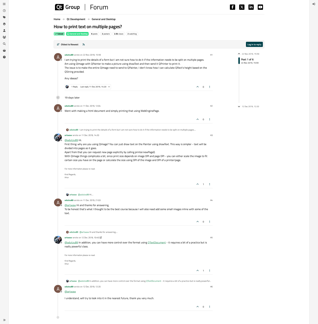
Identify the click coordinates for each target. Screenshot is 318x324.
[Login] (314, 4)
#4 (211, 200)
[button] (4, 320)
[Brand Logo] (81, 7)
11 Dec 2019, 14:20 (90, 135)
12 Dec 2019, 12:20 (92, 286)
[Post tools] (210, 86)
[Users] (4, 30)
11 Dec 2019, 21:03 (92, 200)
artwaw (68, 135)
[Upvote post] (198, 86)
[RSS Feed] (83, 44)
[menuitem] (314, 4)
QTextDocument (157, 242)
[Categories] (4, 4)
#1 (211, 54)
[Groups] (4, 37)
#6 (211, 286)
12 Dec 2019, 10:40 (90, 237)
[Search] (4, 43)
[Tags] (4, 17)
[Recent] (4, 10)
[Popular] (4, 24)
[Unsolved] (4, 57)
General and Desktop (78, 33)
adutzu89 (69, 54)
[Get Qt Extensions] (4, 50)
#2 (211, 105)
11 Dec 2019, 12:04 (92, 105)
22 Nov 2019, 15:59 (92, 54)
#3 (211, 135)
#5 (211, 237)
